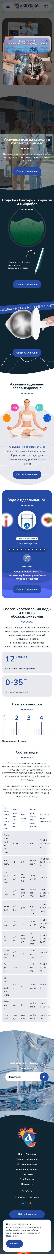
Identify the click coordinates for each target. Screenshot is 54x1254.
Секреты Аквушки (27, 171)
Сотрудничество (27, 1164)
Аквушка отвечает (27, 1169)
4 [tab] (21, 549)
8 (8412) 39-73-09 (28, 1197)
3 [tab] (17, 549)
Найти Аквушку (27, 1154)
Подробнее (12, 1235)
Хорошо (14, 1243)
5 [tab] (25, 549)
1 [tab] (9, 549)
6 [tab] (28, 550)
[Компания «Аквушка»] (27, 1137)
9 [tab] (40, 549)
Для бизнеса (27, 1179)
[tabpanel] (27, 541)
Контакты (27, 1184)
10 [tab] (44, 549)
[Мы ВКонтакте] (23, 1203)
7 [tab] (32, 549)
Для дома (27, 1174)
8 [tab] (36, 549)
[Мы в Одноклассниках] (30, 1203)
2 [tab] (13, 549)
